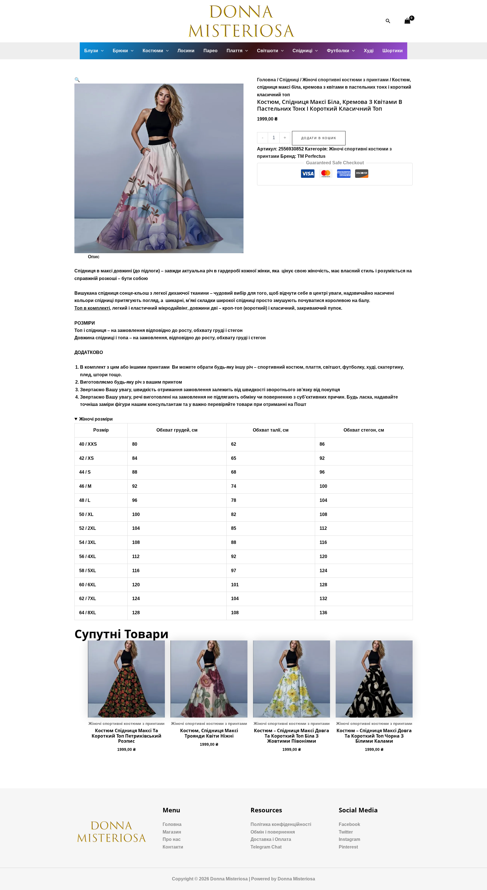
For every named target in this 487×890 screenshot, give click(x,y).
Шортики (392, 50)
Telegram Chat (266, 847)
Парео (210, 50)
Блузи (91, 50)
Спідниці (302, 50)
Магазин (172, 832)
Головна (266, 79)
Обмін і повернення (273, 832)
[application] (101, 50)
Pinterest (348, 847)
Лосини (186, 50)
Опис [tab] (93, 256)
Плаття (234, 50)
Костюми (153, 50)
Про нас (172, 839)
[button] (77, 79)
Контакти (173, 847)
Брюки (120, 50)
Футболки (338, 50)
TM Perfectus (311, 156)
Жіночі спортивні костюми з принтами (345, 79)
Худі (368, 50)
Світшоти (267, 50)
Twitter (346, 832)
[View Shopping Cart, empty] (407, 21)
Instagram (349, 839)
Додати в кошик (318, 138)
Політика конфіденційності (281, 824)
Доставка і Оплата (271, 839)
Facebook (349, 824)
